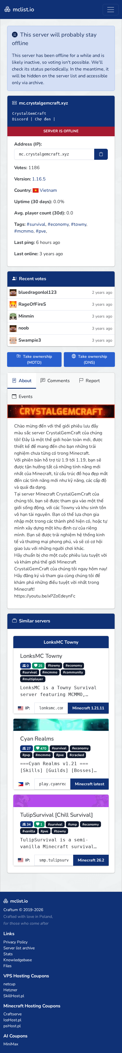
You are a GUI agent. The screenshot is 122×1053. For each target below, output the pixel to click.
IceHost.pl (12, 1020)
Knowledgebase (17, 960)
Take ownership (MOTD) (37, 359)
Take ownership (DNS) (92, 359)
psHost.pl (12, 1026)
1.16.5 (39, 179)
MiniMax (10, 1044)
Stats (8, 954)
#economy (58, 224)
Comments (58, 381)
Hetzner (10, 990)
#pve (41, 231)
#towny (78, 224)
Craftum (10, 909)
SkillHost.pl (13, 996)
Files (7, 966)
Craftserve (12, 1014)
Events (25, 396)
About (24, 381)
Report (92, 381)
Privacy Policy (15, 942)
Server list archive (19, 948)
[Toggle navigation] (111, 9)
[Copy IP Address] (101, 154)
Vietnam (48, 190)
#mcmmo (23, 231)
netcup (9, 984)
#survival (36, 224)
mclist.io (22, 9)
